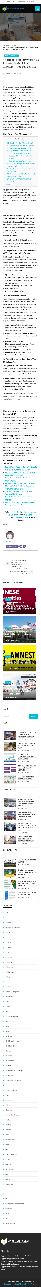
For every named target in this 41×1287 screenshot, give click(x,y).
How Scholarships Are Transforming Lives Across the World (27, 872)
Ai (6, 918)
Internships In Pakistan (13, 1080)
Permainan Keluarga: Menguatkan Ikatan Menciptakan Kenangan (26, 838)
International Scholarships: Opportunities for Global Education (27, 883)
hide (24, 139)
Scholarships (9, 1169)
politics (8, 1164)
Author (7, 184)
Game (7, 1026)
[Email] (20, 546)
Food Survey (9, 1021)
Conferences (9, 972)
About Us (14, 1)
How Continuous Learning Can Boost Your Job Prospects (27, 767)
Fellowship (9, 997)
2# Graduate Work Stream (20, 161)
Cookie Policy (30, 1)
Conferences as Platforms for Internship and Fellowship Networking (27, 734)
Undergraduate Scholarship (14, 1204)
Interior (8, 1066)
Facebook (17, 512)
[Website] (24, 546)
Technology (9, 1184)
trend (7, 1199)
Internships (9, 1075)
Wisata (8, 1218)
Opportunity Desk (11, 1284)
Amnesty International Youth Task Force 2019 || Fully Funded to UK (19, 662)
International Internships (14, 1070)
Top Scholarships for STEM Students (27, 860)
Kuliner (8, 1105)
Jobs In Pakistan (11, 1090)
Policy (7, 1159)
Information (9, 1061)
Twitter (14, 515)
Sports (7, 1179)
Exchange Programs (12, 992)
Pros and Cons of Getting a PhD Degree (20, 483)
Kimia (7, 1095)
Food (7, 1011)
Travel (7, 1194)
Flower (7, 1006)
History (8, 1051)
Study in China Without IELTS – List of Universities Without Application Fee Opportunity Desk (19, 605)
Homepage (6, 46)
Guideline (14, 55)
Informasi (8, 1056)
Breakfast (8, 957)
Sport (7, 1174)
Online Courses (10, 1139)
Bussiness (8, 962)
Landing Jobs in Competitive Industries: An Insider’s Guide (27, 756)
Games (7, 1031)
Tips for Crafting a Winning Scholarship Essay (27, 893)
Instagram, (26, 512)
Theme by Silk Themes (28, 1284)
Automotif (9, 932)
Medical (8, 1120)
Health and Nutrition (12, 1041)
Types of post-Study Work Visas (20, 151)
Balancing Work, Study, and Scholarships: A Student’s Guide (27, 745)
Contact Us (21, 1)
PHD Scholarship (11, 1154)
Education (9, 987)
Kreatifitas (9, 1100)
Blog (14, 46)
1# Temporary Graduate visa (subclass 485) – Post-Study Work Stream (21, 155)
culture (7, 982)
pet (6, 1149)
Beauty (8, 937)
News (7, 1135)
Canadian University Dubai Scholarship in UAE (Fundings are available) (18, 634)
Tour (7, 1189)
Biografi (8, 942)
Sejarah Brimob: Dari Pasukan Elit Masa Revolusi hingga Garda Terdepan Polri (27, 826)
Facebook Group (21, 517)
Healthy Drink (10, 1046)
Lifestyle (8, 1110)
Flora (7, 1001)
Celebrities (9, 967)
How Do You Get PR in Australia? (20, 143)
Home (9, 1)
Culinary (8, 977)
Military (8, 1125)
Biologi (8, 947)
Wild (7, 1213)
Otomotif (8, 1144)
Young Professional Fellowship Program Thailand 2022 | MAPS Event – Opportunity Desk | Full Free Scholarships (18, 690)
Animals (8, 923)
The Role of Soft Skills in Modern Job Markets (26, 777)
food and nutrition (11, 1016)
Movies (8, 1130)
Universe (8, 1209)
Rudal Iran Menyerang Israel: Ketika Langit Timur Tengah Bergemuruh (27, 814)
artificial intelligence (12, 928)
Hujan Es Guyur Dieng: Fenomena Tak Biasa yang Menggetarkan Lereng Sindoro (26, 802)
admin (8, 73)
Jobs (7, 1085)
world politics (10, 1223)
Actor (7, 913)
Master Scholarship (12, 1115)
